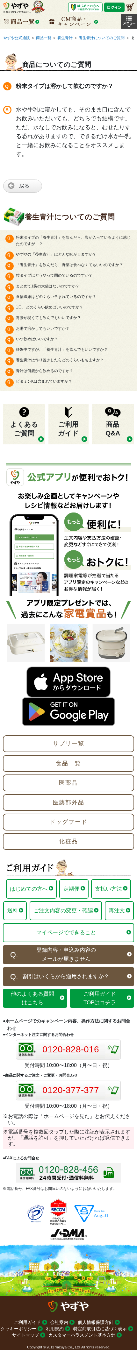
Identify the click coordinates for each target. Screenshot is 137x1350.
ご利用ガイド (27, 1322)
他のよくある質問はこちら (32, 998)
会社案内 (59, 1322)
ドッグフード (69, 822)
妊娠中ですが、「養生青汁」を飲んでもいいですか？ (62, 349)
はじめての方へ (29, 889)
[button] (129, 21)
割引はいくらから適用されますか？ (66, 976)
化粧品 (68, 841)
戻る (24, 185)
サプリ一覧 (68, 743)
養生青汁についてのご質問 (102, 38)
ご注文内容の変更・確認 (63, 910)
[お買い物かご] (130, 7)
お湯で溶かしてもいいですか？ (42, 328)
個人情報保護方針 (95, 1322)
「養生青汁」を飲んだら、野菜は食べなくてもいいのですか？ (69, 265)
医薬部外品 (68, 802)
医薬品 (68, 783)
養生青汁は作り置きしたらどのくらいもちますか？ (60, 360)
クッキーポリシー (18, 1328)
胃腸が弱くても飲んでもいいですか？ (48, 317)
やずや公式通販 (16, 38)
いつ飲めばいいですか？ (37, 339)
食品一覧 (68, 763)
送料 (12, 910)
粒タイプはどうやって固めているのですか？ (54, 275)
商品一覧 (43, 38)
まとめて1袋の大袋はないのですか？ (47, 286)
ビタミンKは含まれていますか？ (44, 381)
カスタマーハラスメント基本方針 (81, 1335)
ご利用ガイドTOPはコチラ (99, 998)
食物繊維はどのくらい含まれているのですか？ (56, 296)
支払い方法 (108, 889)
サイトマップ (25, 1335)
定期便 (71, 889)
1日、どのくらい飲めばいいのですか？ (49, 307)
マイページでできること (66, 932)
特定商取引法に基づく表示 (100, 1328)
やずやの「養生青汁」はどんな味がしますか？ (56, 254)
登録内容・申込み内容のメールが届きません (66, 954)
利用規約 (55, 1328)
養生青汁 (65, 38)
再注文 (117, 910)
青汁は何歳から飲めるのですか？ (44, 371)
